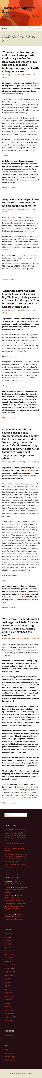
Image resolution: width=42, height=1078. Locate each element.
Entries (8, 1053)
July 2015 (7, 979)
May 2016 (7, 944)
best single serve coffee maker (15, 904)
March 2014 (8, 1006)
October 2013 (9, 1013)
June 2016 (7, 940)
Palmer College (15, 220)
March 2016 (8, 951)
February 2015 (9, 996)
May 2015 (7, 986)
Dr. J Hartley (29, 86)
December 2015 (9, 961)
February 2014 (9, 1010)
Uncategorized (25, 75)
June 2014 (7, 1003)
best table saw (9, 914)
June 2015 (7, 982)
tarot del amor (9, 896)
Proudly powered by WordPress (21, 1073)
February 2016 (9, 954)
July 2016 (7, 937)
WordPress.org (9, 1060)
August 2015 (8, 975)
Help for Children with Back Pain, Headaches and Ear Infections (15, 889)
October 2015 (9, 968)
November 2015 (9, 965)
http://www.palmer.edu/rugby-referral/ (17, 263)
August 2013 (8, 1020)
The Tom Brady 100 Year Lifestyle (15, 829)
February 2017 (9, 934)
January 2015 (8, 1000)
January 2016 (8, 958)
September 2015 (10, 972)
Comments (9, 1056)
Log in (6, 1050)
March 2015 (8, 993)
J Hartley (36, 462)
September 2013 (10, 1017)
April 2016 (7, 947)
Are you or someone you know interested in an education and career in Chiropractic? (20, 202)
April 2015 (7, 989)
